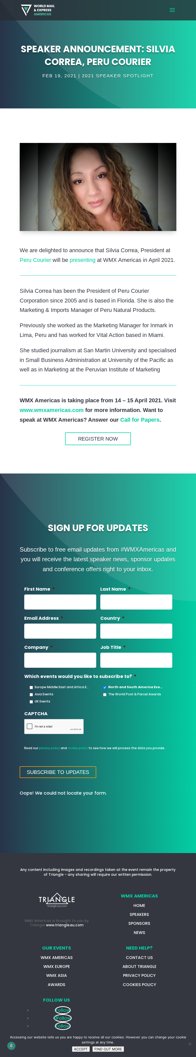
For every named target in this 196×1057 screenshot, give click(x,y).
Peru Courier (35, 260)
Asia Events (44, 694)
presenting (82, 260)
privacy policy (49, 748)
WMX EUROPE (56, 966)
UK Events (42, 701)
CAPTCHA (35, 713)
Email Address (43, 618)
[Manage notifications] (11, 1046)
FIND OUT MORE (108, 1049)
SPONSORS (139, 923)
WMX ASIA (56, 975)
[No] (189, 1044)
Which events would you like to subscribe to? (80, 676)
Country (112, 618)
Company (38, 647)
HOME (139, 905)
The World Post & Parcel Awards (134, 694)
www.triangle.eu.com (64, 925)
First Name (39, 589)
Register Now (98, 439)
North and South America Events (135, 687)
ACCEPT (81, 1049)
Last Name (115, 589)
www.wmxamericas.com (52, 410)
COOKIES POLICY (139, 985)
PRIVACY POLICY (139, 975)
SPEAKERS (139, 914)
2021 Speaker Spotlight (118, 75)
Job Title (113, 647)
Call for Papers (140, 420)
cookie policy (78, 748)
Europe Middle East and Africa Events (62, 687)
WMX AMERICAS (57, 958)
